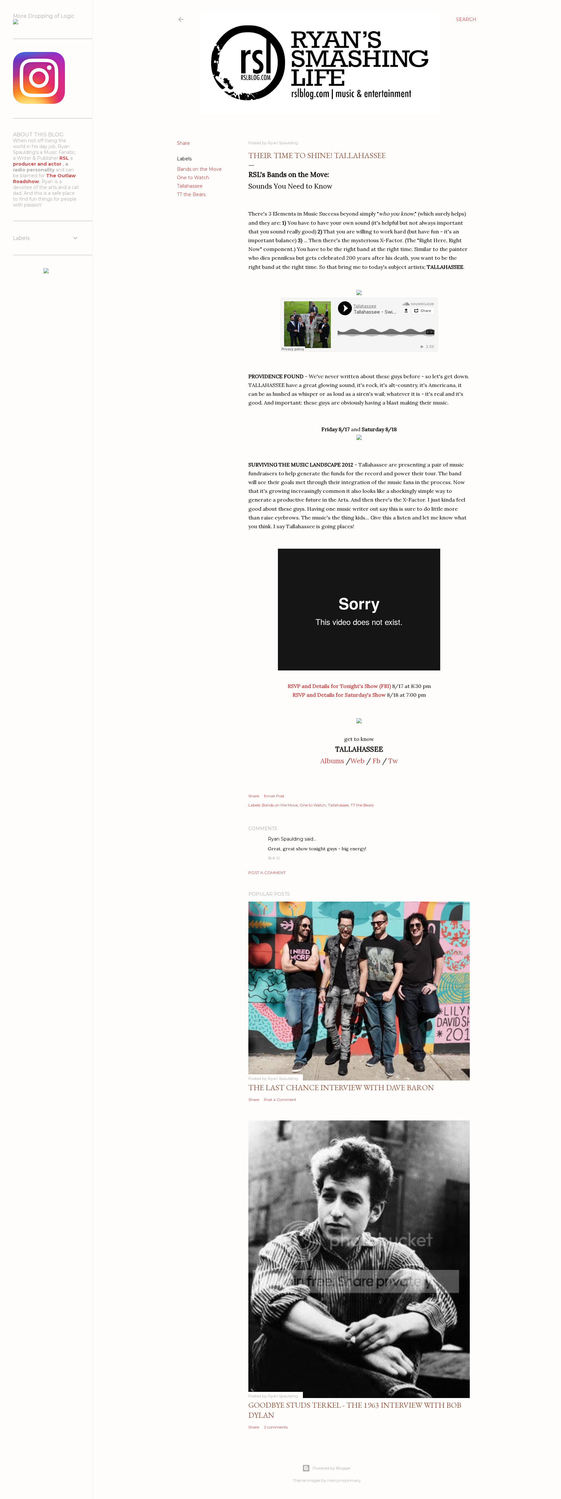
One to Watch (193, 178)
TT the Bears (191, 194)
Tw (393, 760)
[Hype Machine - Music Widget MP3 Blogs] (46, 272)
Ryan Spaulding (285, 839)
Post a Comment (267, 872)
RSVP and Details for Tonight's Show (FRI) (339, 686)
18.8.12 (274, 858)
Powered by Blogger (332, 1468)
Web (357, 760)
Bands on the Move (199, 169)
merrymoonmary (344, 1480)
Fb (376, 760)
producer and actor (38, 164)
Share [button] (183, 143)
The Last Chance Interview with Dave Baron (341, 1087)
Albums (332, 760)
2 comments (276, 1427)
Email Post (274, 795)
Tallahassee (190, 186)
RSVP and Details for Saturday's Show (339, 695)
